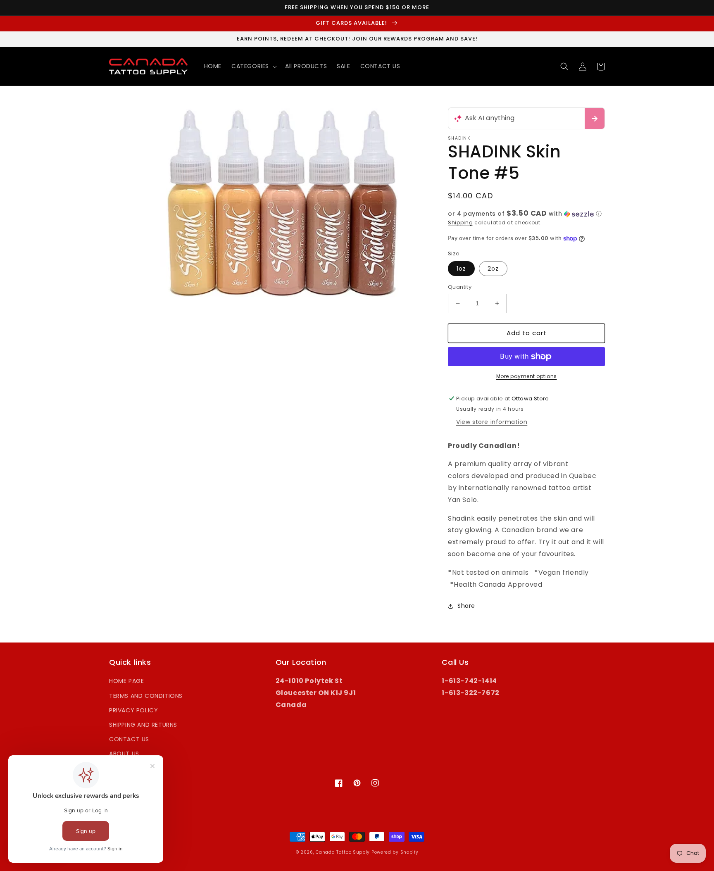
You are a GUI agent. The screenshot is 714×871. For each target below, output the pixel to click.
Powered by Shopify (395, 852)
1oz (461, 268)
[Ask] (595, 118)
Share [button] (466, 606)
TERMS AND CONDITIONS (146, 696)
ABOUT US (124, 754)
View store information (491, 422)
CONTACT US (129, 739)
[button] (253, 66)
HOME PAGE (126, 681)
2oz (493, 268)
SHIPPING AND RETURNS (143, 725)
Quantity (459, 287)
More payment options (526, 376)
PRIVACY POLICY (133, 710)
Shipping (460, 222)
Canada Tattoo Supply (343, 852)
